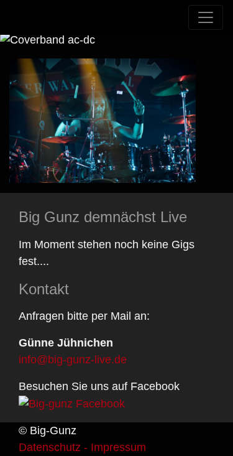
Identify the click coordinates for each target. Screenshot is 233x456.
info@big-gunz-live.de (73, 359)
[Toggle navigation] (205, 17)
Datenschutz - (53, 447)
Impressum (117, 447)
